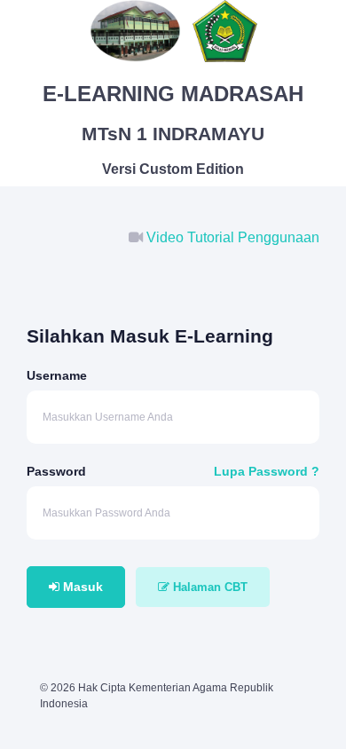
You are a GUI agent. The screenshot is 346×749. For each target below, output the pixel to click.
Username (57, 375)
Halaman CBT (208, 587)
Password (56, 471)
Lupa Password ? (266, 471)
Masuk (81, 586)
